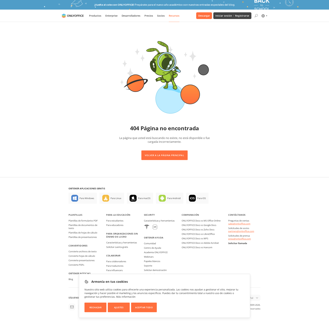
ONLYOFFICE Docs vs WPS (195, 238)
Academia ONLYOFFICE (156, 252)
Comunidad (150, 243)
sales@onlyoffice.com (239, 223)
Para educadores (114, 225)
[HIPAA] (146, 227)
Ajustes (119, 307)
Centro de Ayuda (152, 247)
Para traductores (114, 265)
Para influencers (114, 270)
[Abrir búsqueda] (256, 16)
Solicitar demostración (155, 270)
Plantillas (75, 214)
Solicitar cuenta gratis (117, 247)
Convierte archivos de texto (83, 251)
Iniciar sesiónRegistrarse (232, 15)
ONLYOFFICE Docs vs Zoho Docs (198, 229)
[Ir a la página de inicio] (73, 16)
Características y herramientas (121, 242)
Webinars (149, 256)
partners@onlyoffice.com (241, 231)
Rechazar (95, 307)
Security (149, 214)
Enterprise (111, 15)
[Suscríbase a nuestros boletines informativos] (72, 306)
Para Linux (116, 198)
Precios (148, 15)
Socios (161, 15)
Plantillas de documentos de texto (83, 227)
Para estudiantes (114, 220)
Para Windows (87, 198)
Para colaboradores (116, 261)
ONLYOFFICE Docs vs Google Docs (199, 225)
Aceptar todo (144, 307)
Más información (126, 296)
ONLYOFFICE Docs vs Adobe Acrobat (200, 242)
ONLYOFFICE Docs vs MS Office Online (201, 220)
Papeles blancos (152, 261)
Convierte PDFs (76, 264)
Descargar (204, 15)
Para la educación (118, 214)
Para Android (174, 198)
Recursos (174, 15)
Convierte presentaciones (82, 260)
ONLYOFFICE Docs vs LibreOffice (198, 234)
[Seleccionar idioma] (264, 16)
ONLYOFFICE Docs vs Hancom (197, 247)
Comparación (190, 214)
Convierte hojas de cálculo (82, 255)
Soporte (148, 265)
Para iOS (201, 198)
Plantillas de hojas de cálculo (83, 232)
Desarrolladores (131, 15)
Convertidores (78, 245)
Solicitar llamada (237, 243)
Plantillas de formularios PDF (83, 220)
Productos (95, 15)
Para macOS (144, 198)
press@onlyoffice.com (239, 238)
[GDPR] (155, 227)
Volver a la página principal (164, 155)
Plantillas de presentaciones (83, 237)
